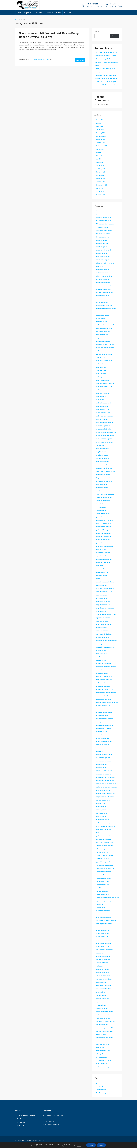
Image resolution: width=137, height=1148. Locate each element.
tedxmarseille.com (102, 963)
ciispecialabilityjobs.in (103, 429)
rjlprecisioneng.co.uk (103, 862)
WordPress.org (101, 1093)
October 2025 (100, 143)
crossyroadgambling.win (104, 468)
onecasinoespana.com (103, 761)
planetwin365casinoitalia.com (106, 784)
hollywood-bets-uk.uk (103, 562)
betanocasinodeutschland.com (106, 286)
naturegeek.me (101, 722)
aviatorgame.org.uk (102, 260)
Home (19, 13)
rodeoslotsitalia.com (103, 875)
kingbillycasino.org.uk (103, 605)
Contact (58, 13)
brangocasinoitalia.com (41, 59)
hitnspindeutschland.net (104, 559)
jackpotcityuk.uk (101, 595)
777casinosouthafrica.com (105, 224)
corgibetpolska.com (102, 458)
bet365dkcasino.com (103, 279)
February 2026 (100, 133)
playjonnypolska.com (103, 800)
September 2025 (101, 146)
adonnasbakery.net (102, 243)
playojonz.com (100, 803)
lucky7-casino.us (101, 653)
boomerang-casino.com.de (105, 348)
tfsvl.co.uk (99, 966)
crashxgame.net (101, 465)
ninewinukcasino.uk (102, 745)
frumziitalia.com (101, 504)
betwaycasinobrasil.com (104, 305)
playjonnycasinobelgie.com (105, 797)
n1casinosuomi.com (102, 715)
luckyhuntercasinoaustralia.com (106, 657)
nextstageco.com (101, 732)
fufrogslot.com (101, 507)
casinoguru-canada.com (104, 390)
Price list (19, 1119)
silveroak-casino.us (102, 914)
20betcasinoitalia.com (103, 217)
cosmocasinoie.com (102, 461)
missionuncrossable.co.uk (104, 689)
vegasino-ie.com (101, 1005)
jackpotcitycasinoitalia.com (105, 588)
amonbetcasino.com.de (104, 250)
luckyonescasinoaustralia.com (106, 666)
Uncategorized (101, 995)
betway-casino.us (102, 302)
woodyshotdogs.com (103, 1044)
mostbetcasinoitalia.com (104, 699)
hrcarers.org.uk (101, 566)
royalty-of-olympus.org (103, 901)
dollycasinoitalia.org (102, 484)
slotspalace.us (101, 927)
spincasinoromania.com (104, 940)
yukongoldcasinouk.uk (103, 1054)
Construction (100, 445)
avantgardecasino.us (103, 256)
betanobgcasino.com (103, 282)
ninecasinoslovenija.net (104, 741)
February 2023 (100, 169)
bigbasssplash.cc (102, 318)
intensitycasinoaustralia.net (105, 582)
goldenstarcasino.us (103, 540)
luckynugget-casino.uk (103, 663)
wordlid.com (100, 1047)
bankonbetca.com (102, 273)
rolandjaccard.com (102, 881)
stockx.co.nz (100, 953)
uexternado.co (101, 992)
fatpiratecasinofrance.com (105, 494)
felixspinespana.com (103, 500)
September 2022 (101, 185)
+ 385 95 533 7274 (50, 1121)
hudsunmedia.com (102, 569)
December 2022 (101, 175)
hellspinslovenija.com (103, 553)
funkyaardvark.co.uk (103, 513)
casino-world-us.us (102, 380)
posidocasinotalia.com (103, 829)
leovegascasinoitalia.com (104, 634)
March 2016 (100, 191)
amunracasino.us (101, 253)
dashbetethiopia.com (103, 474)
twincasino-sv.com (102, 982)
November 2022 (101, 178)
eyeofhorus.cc (101, 491)
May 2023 (99, 159)
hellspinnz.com (101, 549)
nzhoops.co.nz (101, 748)
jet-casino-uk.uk (101, 598)
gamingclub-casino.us (103, 523)
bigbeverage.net (101, 321)
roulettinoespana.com (103, 888)
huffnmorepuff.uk (102, 572)
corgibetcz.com (101, 452)
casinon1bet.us (101, 400)
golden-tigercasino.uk (103, 533)
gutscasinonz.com (102, 543)
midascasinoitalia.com (103, 686)
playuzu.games (101, 810)
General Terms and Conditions (26, 1115)
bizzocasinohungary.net (104, 328)
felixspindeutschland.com (104, 497)
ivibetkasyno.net (101, 585)
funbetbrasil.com (101, 510)
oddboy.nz (99, 751)
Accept (91, 1145)
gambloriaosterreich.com (104, 520)
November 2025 (101, 139)
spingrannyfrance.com (103, 943)
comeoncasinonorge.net (104, 439)
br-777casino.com (102, 351)
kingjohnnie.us (101, 611)
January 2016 (100, 195)
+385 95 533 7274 (92, 4)
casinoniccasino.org (103, 406)
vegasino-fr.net (101, 1002)
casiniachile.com (101, 364)
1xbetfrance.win (101, 211)
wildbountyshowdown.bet (104, 1031)
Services (39, 13)
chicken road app (102, 419)
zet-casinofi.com (101, 1057)
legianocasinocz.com (103, 618)
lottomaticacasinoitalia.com (105, 647)
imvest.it (98, 579)
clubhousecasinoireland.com (105, 435)
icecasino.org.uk (101, 575)
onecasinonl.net (101, 764)
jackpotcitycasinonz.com (104, 592)
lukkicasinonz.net (102, 673)
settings (79, 1146)
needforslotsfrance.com (104, 728)
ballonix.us (99, 266)
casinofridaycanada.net (104, 387)
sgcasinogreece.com (103, 911)
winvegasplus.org (101, 1034)
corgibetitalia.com (102, 455)
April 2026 (99, 126)
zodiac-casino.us (101, 1063)
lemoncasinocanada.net (104, 624)
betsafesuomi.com (102, 299)
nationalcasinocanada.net (104, 719)
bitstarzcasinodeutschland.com (106, 325)
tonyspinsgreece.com (103, 969)
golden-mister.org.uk (103, 530)
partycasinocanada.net (103, 774)
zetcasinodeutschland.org (104, 1060)
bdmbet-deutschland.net (104, 276)
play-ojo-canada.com (103, 790)
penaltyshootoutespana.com (105, 777)
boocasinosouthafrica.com (105, 344)
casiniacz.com (101, 367)
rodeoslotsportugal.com (104, 878)
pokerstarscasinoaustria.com (105, 826)
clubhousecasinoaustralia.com (106, 432)
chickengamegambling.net (105, 422)
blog (97, 338)
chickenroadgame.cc (103, 426)
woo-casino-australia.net (104, 1037)
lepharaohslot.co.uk (102, 637)
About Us (50, 13)
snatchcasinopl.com (102, 933)
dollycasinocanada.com (104, 481)
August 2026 (100, 120)
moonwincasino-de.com (104, 696)
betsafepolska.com (102, 295)
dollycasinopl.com (102, 487)
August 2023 (100, 149)
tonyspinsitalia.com (102, 972)
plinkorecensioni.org (103, 823)
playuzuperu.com (101, 816)
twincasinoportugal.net (103, 989)
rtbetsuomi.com (101, 907)
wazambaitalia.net (102, 1024)
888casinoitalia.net (102, 237)
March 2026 (100, 130)
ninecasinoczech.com (103, 735)
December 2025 (101, 136)
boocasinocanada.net (103, 341)
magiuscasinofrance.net (104, 676)
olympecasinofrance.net (104, 754)
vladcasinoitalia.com (103, 1018)
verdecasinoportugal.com (104, 1011)
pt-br (97, 832)
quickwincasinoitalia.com (104, 842)
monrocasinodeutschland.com (106, 692)
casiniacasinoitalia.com (104, 361)
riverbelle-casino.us (102, 858)
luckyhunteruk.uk (101, 660)
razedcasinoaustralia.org (104, 855)
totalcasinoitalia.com (103, 976)
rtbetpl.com (100, 904)
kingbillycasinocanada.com (105, 608)
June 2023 (99, 156)
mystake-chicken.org (103, 706)
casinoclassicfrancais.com (105, 383)
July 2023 (99, 152)
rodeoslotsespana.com (103, 871)
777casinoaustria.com (103, 221)
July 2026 (99, 123)
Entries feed (100, 1086)
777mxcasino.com (102, 227)
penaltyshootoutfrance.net (105, 780)
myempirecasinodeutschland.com (107, 702)
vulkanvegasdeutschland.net (105, 1021)
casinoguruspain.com (103, 393)
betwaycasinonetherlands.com (106, 308)
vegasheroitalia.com (102, 998)
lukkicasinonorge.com (103, 670)
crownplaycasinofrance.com (105, 471)
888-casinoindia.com (103, 234)
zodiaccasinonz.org (102, 1067)
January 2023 (100, 172)
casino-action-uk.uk (102, 370)
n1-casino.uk (100, 709)
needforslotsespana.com (104, 725)
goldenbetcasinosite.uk (103, 536)
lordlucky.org (100, 644)
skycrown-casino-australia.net (106, 920)
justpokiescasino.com (103, 601)
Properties (27, 13)
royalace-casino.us (102, 894)
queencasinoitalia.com (103, 839)
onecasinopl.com (101, 767)
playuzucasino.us (101, 813)
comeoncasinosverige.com (105, 442)
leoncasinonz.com (102, 631)
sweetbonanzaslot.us (103, 959)
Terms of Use (21, 1122)
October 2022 (100, 182)
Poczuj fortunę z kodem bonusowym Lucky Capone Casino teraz (106, 62)
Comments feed (101, 1089)
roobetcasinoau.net (102, 885)
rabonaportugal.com (103, 849)
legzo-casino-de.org (102, 621)
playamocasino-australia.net (105, 793)
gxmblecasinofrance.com (104, 546)
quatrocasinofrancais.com (105, 836)
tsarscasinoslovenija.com (104, 979)
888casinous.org (101, 240)
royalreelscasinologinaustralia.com (107, 898)
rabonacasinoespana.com (104, 845)
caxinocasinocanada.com (104, 416)
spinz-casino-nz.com (103, 946)
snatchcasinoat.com (103, 930)
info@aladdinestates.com (94, 6)
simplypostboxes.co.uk (103, 917)
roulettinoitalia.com (102, 891)
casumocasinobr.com (103, 413)
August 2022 (100, 188)
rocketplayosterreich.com (104, 865)
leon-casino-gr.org (102, 627)
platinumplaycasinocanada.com (106, 787)
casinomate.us (101, 396)
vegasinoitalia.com (102, 1008)
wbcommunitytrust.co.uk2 (104, 1028)
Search (97, 31)
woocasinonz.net (101, 1041)
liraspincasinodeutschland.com (106, 640)
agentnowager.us (101, 247)
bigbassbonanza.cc (102, 315)
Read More (80, 60)
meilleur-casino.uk (102, 683)
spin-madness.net (102, 937)
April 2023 (99, 162)
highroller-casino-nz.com (104, 556)
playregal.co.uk (101, 806)
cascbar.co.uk (100, 357)
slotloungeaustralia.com (104, 924)
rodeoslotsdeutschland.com (105, 868)
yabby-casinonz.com (103, 1050)
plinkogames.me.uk (102, 819)
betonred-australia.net (103, 289)
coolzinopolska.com (102, 448)
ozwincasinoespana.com (104, 771)
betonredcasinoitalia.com (104, 292)
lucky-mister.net (101, 650)
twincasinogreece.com (103, 985)
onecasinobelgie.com (103, 758)
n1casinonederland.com (104, 712)
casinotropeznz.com (103, 409)
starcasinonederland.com (104, 950)
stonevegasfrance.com (103, 956)
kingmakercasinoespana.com (106, 614)
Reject (101, 1145)
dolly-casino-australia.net (104, 478)
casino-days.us (101, 374)
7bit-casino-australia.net (104, 230)
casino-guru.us (101, 377)
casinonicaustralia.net (103, 403)
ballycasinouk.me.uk (102, 269)
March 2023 (100, 165)
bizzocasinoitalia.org (103, 331)
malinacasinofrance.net (104, 679)
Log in (98, 1083)
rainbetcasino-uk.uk (102, 852)
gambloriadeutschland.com (105, 517)
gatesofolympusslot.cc (103, 527)
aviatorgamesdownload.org (105, 263)
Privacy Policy (21, 1125)
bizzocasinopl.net (102, 334)
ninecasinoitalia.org (102, 738)
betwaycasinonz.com (103, 312)
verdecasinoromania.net (104, 1015)
